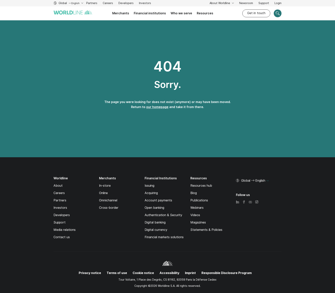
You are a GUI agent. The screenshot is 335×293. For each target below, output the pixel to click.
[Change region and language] (267, 180)
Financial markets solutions (164, 237)
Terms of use (117, 273)
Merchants (120, 13)
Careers (108, 4)
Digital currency (156, 230)
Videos (195, 215)
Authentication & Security (163, 215)
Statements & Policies (206, 230)
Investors (145, 4)
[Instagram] (256, 202)
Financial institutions (150, 13)
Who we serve (181, 13)
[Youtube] (250, 202)
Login (278, 3)
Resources (205, 13)
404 (167, 66)
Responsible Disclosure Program (226, 273)
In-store (105, 185)
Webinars (197, 208)
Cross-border (108, 208)
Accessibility (169, 273)
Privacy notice (90, 273)
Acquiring (151, 193)
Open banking (154, 208)
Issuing (149, 185)
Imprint (190, 273)
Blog (193, 193)
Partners (91, 3)
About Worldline (220, 3)
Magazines (198, 222)
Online (103, 193)
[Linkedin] (237, 202)
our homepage (157, 107)
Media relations (65, 230)
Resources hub (201, 185)
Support (263, 4)
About (58, 185)
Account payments (158, 200)
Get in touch (256, 13)
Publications (199, 200)
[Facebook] (243, 202)
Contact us (62, 237)
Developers (126, 4)
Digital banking (155, 222)
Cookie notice (143, 273)
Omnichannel (108, 200)
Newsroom (246, 3)
